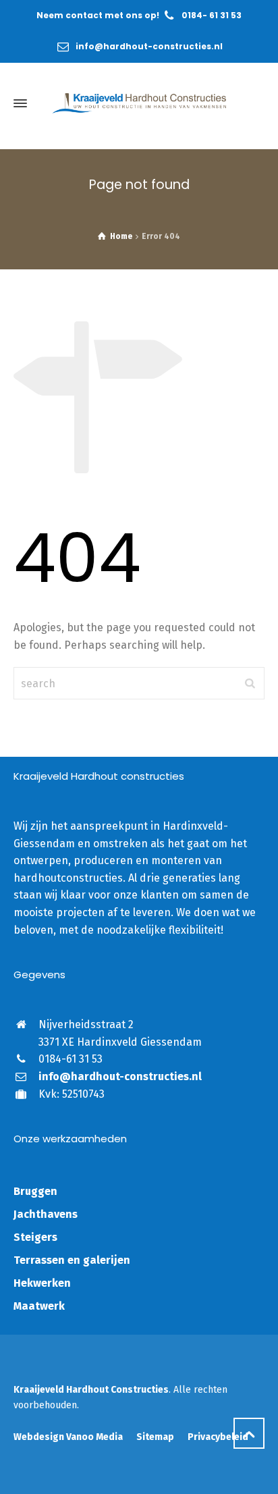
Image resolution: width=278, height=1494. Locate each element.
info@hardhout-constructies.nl (149, 46)
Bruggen (35, 1191)
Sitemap (155, 1437)
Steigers (35, 1237)
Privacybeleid (218, 1437)
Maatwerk (39, 1306)
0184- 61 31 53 (212, 15)
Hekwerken (42, 1283)
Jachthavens (45, 1214)
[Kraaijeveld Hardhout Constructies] (139, 103)
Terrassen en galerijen (71, 1260)
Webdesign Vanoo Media (68, 1437)
